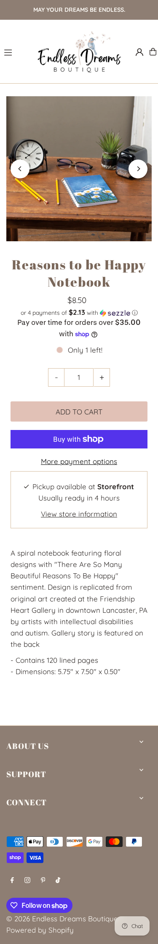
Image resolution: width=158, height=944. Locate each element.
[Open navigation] (16, 51)
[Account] (139, 52)
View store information (79, 513)
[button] (79, 313)
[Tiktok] (58, 880)
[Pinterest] (43, 880)
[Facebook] (12, 880)
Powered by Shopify (40, 930)
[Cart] (153, 51)
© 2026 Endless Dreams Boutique (62, 918)
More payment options (79, 461)
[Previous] (20, 168)
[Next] (138, 168)
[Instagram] (27, 880)
